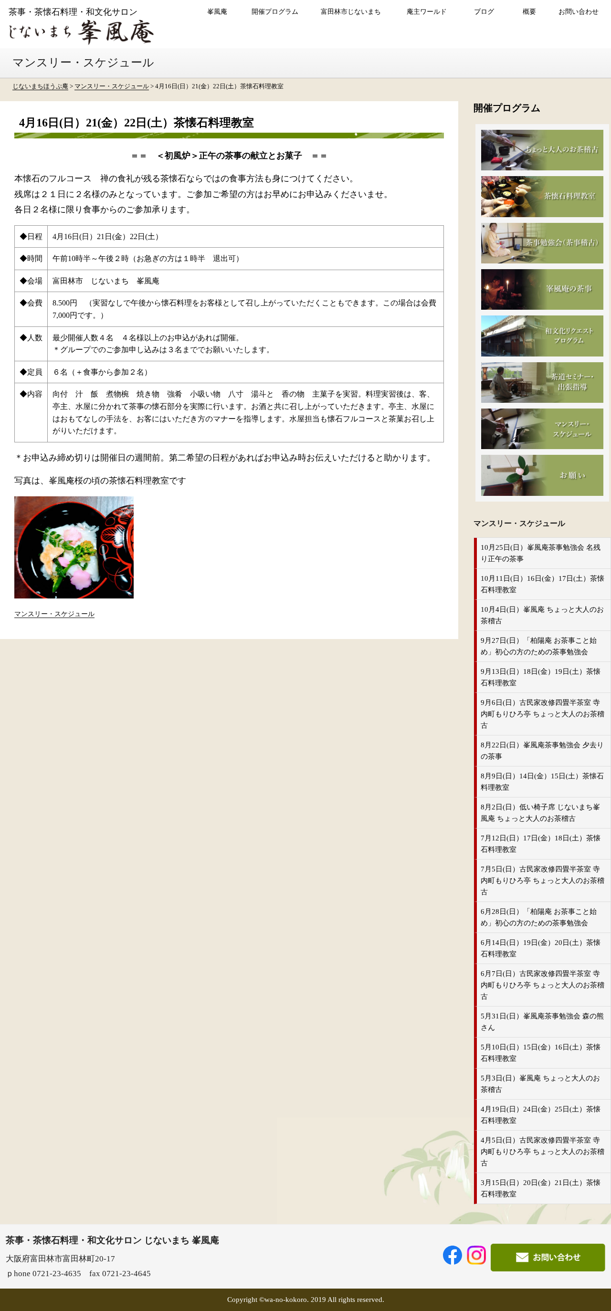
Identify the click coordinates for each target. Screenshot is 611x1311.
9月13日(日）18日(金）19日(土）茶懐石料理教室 (540, 677)
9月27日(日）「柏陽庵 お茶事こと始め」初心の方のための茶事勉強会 (539, 646)
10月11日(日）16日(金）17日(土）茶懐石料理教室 (542, 584)
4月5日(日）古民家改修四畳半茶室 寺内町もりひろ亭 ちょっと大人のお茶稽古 (542, 1151)
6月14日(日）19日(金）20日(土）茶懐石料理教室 (540, 948)
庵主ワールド (427, 11)
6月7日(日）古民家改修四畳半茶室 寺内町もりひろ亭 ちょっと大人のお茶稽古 (542, 985)
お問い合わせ (578, 11)
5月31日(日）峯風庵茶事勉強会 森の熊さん (542, 1021)
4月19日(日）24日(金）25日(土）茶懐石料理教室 (540, 1114)
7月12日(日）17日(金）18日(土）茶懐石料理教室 (540, 843)
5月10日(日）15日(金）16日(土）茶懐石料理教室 (540, 1052)
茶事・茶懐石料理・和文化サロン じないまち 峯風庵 (112, 1240)
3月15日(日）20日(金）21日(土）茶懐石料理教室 (540, 1188)
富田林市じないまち (351, 11)
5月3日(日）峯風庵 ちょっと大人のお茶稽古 (540, 1083)
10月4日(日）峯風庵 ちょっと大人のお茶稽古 (542, 615)
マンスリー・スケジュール (54, 614)
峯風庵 (217, 11)
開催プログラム (275, 11)
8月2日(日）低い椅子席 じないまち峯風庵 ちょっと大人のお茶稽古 (540, 812)
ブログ (484, 11)
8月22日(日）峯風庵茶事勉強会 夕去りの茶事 (542, 750)
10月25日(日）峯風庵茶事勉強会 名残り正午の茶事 (540, 553)
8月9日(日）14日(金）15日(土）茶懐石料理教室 (542, 781)
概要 (529, 11)
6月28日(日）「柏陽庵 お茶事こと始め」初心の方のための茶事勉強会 (539, 917)
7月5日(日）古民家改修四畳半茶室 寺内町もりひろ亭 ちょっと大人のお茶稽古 (542, 880)
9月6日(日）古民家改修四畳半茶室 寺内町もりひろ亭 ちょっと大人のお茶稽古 (542, 714)
